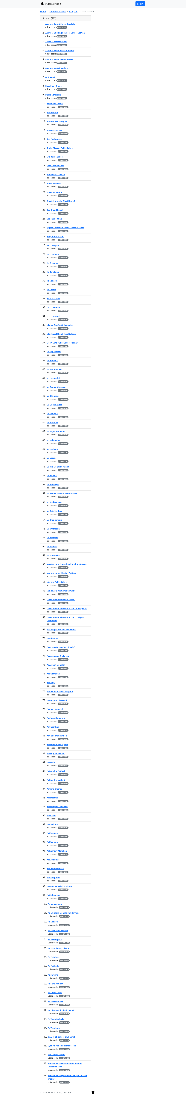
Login (140, 3)
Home (43, 11)
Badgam (73, 11)
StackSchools (53, 4)
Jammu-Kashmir (57, 11)
